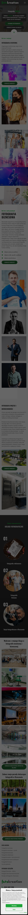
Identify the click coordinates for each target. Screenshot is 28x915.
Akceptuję (14, 905)
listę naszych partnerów (6, 899)
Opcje (14, 909)
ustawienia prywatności (13, 898)
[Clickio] (25, 912)
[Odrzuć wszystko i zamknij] (26, 889)
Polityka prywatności (6, 902)
